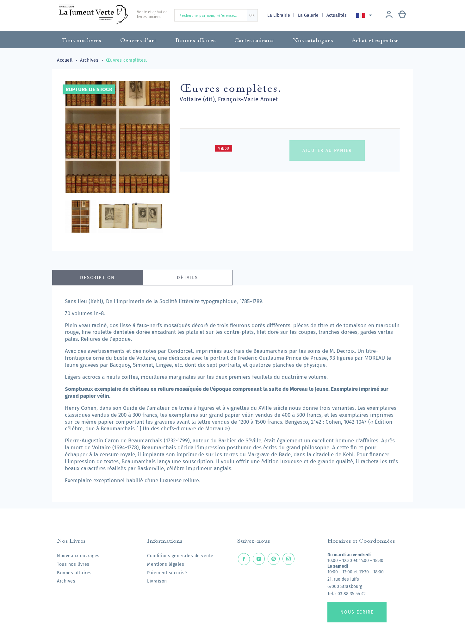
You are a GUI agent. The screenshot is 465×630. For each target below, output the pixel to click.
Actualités (336, 15)
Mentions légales (165, 564)
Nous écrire (357, 612)
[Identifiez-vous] (389, 15)
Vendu (223, 149)
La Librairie (279, 15)
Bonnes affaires (74, 573)
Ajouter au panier (327, 150)
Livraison (157, 581)
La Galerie (309, 15)
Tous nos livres (73, 564)
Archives (66, 581)
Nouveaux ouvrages (78, 555)
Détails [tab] (187, 277)
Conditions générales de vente (180, 555)
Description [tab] (97, 277)
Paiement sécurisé (167, 573)
